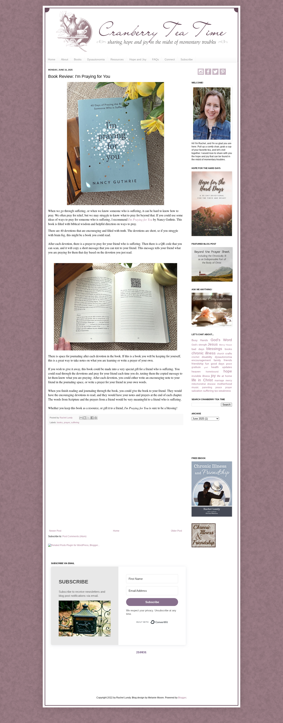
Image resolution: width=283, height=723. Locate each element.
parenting (207, 387)
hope (228, 371)
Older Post (176, 530)
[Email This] (81, 418)
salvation (197, 390)
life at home (224, 375)
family (217, 360)
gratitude (196, 367)
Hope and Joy (137, 59)
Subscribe (187, 59)
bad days (198, 349)
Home (51, 59)
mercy (229, 380)
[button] (85, 619)
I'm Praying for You (140, 219)
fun (207, 363)
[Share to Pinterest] (96, 418)
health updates (221, 367)
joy (213, 376)
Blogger (182, 697)
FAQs (155, 59)
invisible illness (201, 375)
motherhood (224, 383)
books (60, 422)
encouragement (201, 360)
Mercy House (225, 345)
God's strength (199, 344)
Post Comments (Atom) (74, 536)
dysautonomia (223, 356)
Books (77, 59)
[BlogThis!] (85, 418)
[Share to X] (88, 418)
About (64, 59)
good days (217, 363)
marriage (219, 380)
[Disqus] (115, 478)
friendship (197, 363)
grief (206, 367)
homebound (212, 371)
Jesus (213, 344)
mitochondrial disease (204, 384)
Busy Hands (200, 340)
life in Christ (202, 380)
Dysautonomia (96, 59)
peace (218, 387)
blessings (214, 349)
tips (216, 391)
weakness (225, 390)
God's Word (221, 340)
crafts (228, 353)
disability (207, 356)
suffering (75, 422)
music (195, 387)
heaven (196, 371)
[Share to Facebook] (92, 418)
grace (229, 363)
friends (228, 360)
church (220, 353)
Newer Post (55, 530)
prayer (67, 422)
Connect (170, 59)
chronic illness (204, 353)
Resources (117, 59)
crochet (195, 357)
